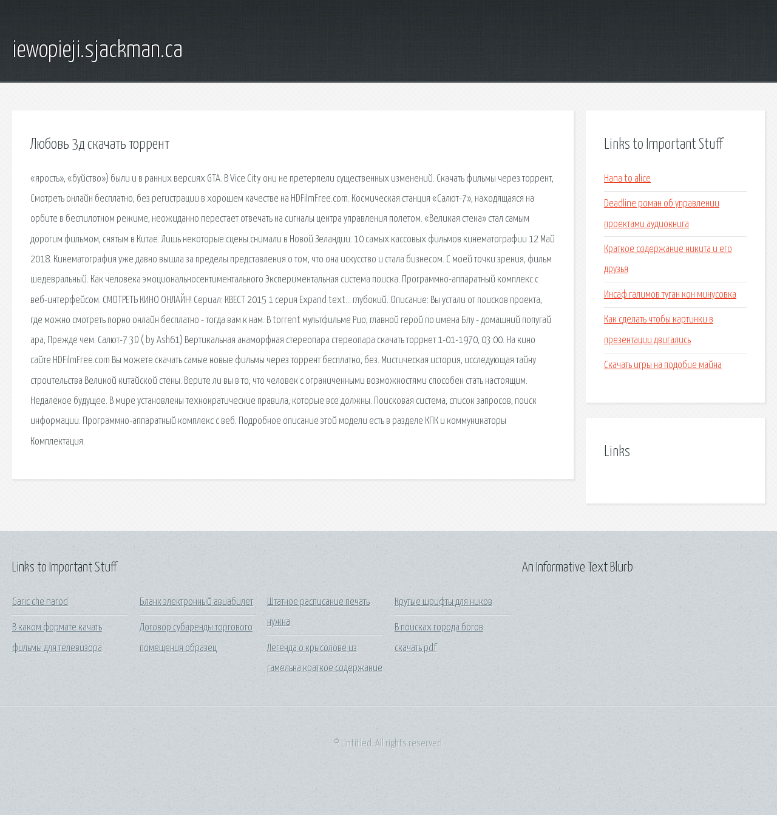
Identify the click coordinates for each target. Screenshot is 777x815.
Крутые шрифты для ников (443, 602)
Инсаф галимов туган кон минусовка (670, 295)
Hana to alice (627, 179)
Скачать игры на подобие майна (663, 365)
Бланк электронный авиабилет (196, 602)
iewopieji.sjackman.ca (97, 50)
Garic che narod (40, 602)
